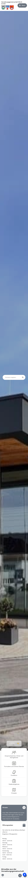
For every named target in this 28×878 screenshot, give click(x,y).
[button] (20, 875)
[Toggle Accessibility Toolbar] (25, 875)
